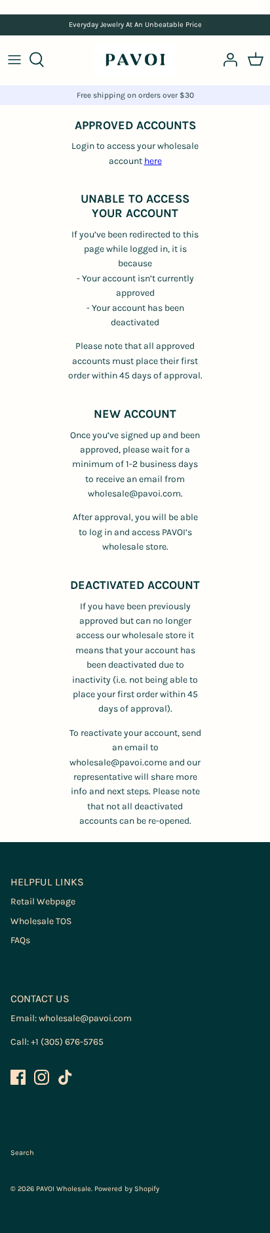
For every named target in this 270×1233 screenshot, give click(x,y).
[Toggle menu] (14, 59)
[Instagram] (41, 1077)
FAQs (20, 940)
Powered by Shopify (126, 1188)
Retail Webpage (42, 901)
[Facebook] (18, 1077)
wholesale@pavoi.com (85, 1018)
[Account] (226, 59)
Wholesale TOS (40, 921)
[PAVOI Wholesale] (135, 60)
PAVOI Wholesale (63, 1188)
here (153, 161)
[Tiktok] (65, 1077)
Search (22, 1152)
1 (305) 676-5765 (69, 1041)
